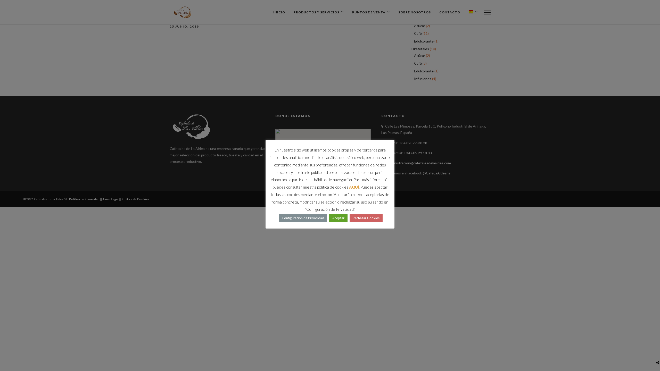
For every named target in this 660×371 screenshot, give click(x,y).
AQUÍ (354, 187)
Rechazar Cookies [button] (366, 218)
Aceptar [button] (338, 218)
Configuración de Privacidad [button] (303, 218)
